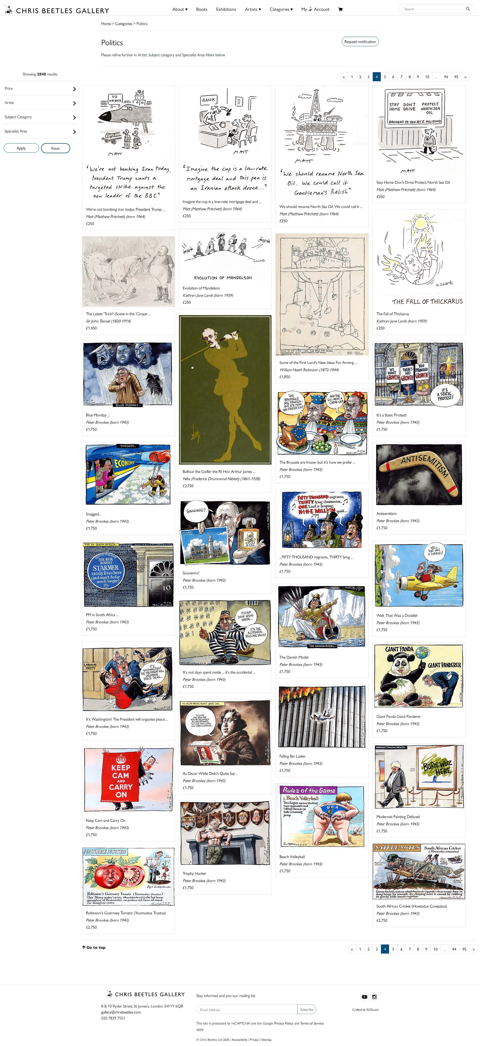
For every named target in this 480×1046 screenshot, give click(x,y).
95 (456, 76)
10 (427, 76)
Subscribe (307, 1009)
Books (202, 9)
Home (106, 23)
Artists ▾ (253, 9)
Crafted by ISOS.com (365, 1009)
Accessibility (239, 1039)
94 (446, 76)
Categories (123, 23)
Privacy (254, 1039)
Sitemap (266, 1039)
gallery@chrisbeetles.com (121, 1012)
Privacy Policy (283, 1023)
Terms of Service (312, 1023)
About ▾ (180, 9)
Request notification (360, 41)
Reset (55, 148)
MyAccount (316, 9)
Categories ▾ (281, 9)
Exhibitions (226, 9)
